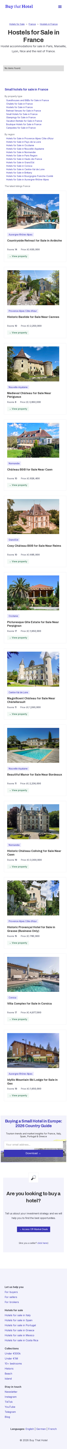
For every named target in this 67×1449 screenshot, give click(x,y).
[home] (18, 7)
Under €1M (11, 1358)
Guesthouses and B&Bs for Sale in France (27, 100)
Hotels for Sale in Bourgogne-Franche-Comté (29, 176)
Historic (9, 1368)
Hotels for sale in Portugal (20, 1325)
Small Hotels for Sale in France (22, 114)
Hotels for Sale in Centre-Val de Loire (25, 169)
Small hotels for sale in (21, 89)
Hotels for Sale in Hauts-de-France (24, 159)
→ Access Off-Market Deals (33, 1229)
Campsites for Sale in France (21, 127)
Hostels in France (49, 24)
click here (42, 1243)
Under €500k (13, 1353)
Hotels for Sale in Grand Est (20, 162)
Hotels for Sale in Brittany (19, 172)
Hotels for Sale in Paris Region (21, 155)
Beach (8, 1373)
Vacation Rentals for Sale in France (24, 121)
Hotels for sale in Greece (19, 1330)
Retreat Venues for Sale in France (23, 110)
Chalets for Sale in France (19, 103)
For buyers (11, 1292)
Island (8, 1378)
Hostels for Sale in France (19, 107)
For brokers (12, 1302)
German (41, 1428)
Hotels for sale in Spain (18, 1320)
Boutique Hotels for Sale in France (23, 124)
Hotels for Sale (17, 24)
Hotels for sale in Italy (18, 1315)
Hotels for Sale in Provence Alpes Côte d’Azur (30, 138)
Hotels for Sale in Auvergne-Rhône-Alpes (27, 179)
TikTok (9, 1401)
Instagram (11, 1396)
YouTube (10, 1406)
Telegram (10, 1411)
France (32, 24)
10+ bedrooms (13, 1363)
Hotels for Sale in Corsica (19, 166)
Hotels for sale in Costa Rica (21, 1340)
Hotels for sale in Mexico (19, 1335)
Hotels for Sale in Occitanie (20, 145)
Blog (7, 1416)
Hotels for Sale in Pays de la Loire (23, 142)
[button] (60, 6)
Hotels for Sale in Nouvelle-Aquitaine (25, 148)
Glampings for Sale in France (21, 117)
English (30, 1428)
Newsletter (11, 1391)
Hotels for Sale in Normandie (21, 152)
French (52, 1428)
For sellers (11, 1297)
